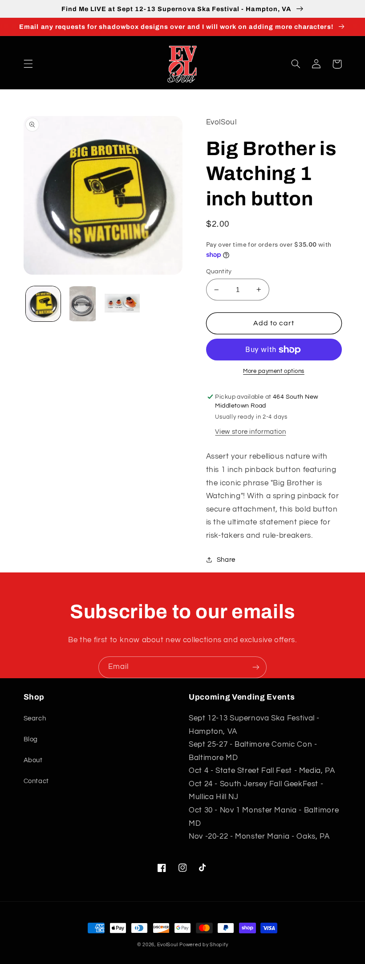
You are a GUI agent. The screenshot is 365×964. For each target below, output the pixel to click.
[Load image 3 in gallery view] (122, 303)
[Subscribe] (256, 667)
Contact (36, 781)
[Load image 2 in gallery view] (82, 303)
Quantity (219, 271)
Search (35, 718)
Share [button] (226, 559)
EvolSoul (167, 944)
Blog (31, 739)
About (33, 760)
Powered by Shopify (203, 944)
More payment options (273, 371)
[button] (28, 64)
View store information (250, 431)
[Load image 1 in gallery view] (43, 303)
